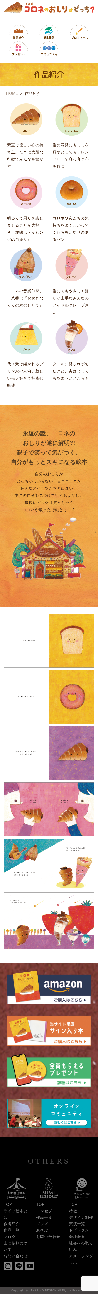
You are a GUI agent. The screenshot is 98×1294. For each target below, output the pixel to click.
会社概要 (77, 1237)
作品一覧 (12, 1230)
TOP (8, 1205)
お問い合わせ (16, 1256)
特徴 (73, 1211)
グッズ (42, 1224)
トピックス (79, 1230)
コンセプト (46, 1211)
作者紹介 (12, 1224)
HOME (12, 93)
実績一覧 (77, 1224)
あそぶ (42, 1230)
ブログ (10, 1237)
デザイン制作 (81, 1217)
